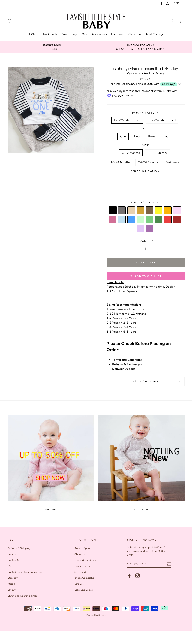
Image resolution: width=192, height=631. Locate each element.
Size (145, 145)
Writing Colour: (145, 202)
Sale (64, 34)
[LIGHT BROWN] (140, 210)
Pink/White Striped (127, 120)
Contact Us (14, 560)
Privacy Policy (82, 566)
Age (145, 129)
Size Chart (80, 572)
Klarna (11, 584)
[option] (52, 47)
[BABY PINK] (177, 210)
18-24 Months (120, 162)
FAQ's (11, 566)
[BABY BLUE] (122, 219)
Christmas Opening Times (23, 596)
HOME (33, 34)
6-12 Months (131, 153)
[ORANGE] (168, 210)
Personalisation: (145, 171)
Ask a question (145, 381)
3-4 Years (172, 162)
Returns (12, 554)
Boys (74, 34)
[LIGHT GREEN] (140, 219)
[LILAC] (140, 229)
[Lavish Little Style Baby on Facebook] (129, 575)
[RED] (168, 219)
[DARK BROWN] (150, 210)
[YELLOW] (159, 210)
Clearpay (13, 578)
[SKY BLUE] (131, 219)
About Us (80, 554)
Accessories (99, 34)
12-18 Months (158, 153)
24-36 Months (148, 162)
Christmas (134, 34)
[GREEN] (150, 219)
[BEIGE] (131, 210)
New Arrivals (49, 34)
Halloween (117, 34)
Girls (84, 34)
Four (166, 136)
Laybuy (12, 590)
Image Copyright (84, 578)
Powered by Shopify (96, 615)
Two (137, 136)
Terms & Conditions (85, 560)
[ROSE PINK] (113, 219)
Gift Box (79, 584)
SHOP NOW (51, 509)
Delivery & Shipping (19, 548)
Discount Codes (83, 590)
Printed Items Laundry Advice (25, 572)
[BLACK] (113, 210)
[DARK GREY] (122, 210)
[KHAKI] (159, 219)
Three (151, 136)
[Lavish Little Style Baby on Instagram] (137, 575)
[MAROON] (177, 219)
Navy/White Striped (162, 120)
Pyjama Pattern (145, 112)
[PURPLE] (150, 229)
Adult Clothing (154, 34)
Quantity (145, 241)
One (123, 136)
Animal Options (83, 548)
